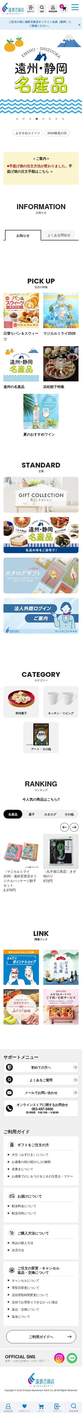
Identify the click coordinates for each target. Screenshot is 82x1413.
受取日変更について (25, 1287)
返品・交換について (25, 1309)
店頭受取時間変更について (30, 1295)
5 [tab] (43, 119)
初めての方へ (41, 1067)
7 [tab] (56, 119)
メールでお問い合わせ (41, 1092)
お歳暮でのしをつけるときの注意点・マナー (42, 1176)
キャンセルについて (25, 1280)
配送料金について (24, 1206)
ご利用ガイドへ (41, 1336)
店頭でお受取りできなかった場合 (35, 1302)
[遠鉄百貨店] (13, 12)
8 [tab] (63, 119)
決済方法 (18, 1250)
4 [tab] (37, 119)
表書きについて (22, 1169)
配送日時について (24, 1213)
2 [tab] (24, 119)
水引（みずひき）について (30, 1154)
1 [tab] (17, 119)
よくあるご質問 (41, 1080)
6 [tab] (50, 119)
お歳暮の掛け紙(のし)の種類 (31, 1161)
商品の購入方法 (22, 1243)
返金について (21, 1316)
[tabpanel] (41, 72)
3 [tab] (30, 119)
